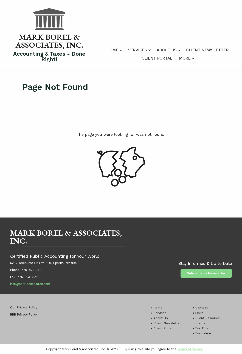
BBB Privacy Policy (24, 314)
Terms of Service (190, 349)
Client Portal (157, 58)
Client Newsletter (207, 50)
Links (199, 313)
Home (112, 50)
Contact (201, 308)
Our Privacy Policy (23, 307)
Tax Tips (201, 328)
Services (137, 50)
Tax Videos (203, 333)
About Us (167, 50)
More (185, 58)
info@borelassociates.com (30, 284)
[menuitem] (114, 49)
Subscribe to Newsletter (206, 273)
